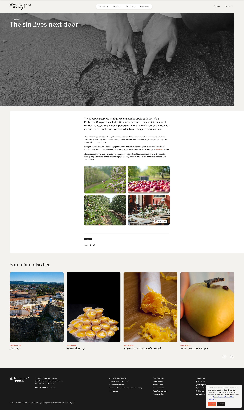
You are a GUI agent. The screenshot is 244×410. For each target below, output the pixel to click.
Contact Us (113, 391)
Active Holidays (158, 388)
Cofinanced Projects (117, 385)
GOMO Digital (69, 402)
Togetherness (158, 381)
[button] (229, 6)
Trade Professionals (160, 391)
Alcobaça (159, 149)
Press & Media (158, 385)
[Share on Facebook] (90, 245)
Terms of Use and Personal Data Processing (125, 388)
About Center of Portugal (118, 381)
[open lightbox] (105, 179)
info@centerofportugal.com (45, 387)
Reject (221, 404)
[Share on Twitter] (94, 245)
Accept (212, 404)
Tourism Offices (158, 394)
